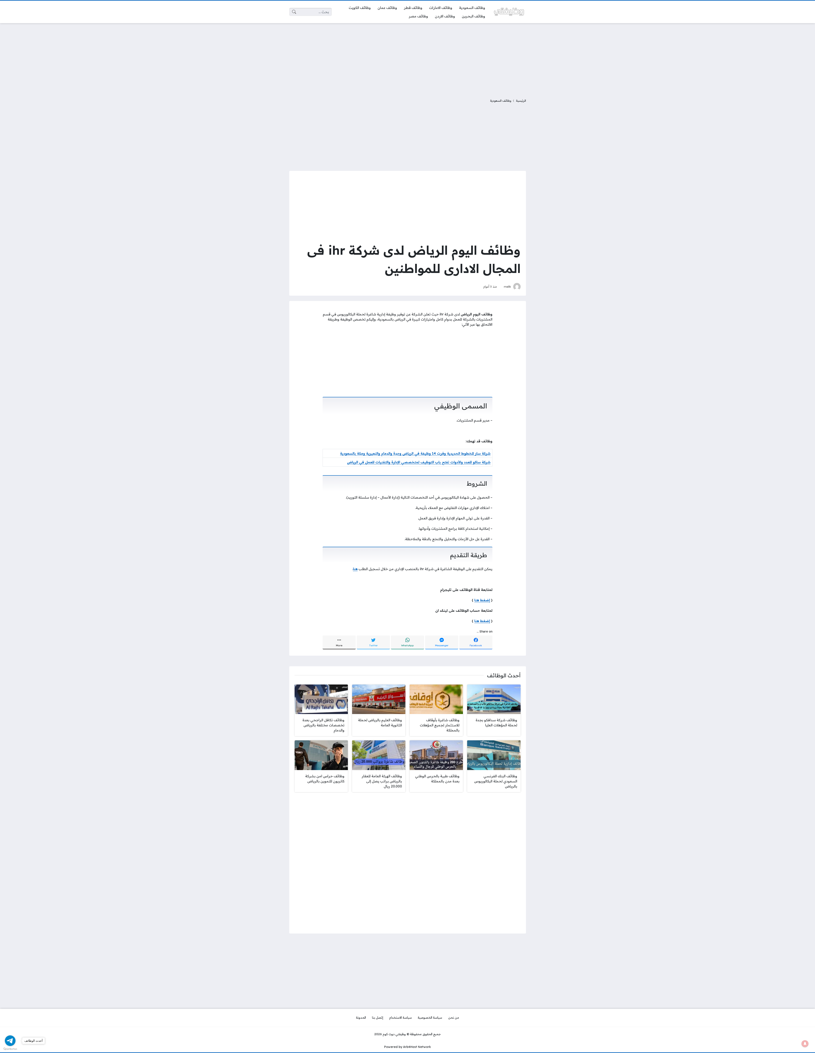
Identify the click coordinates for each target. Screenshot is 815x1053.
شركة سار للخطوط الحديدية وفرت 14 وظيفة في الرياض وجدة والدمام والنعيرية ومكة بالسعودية (415, 453)
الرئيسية (521, 100)
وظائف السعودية (500, 100)
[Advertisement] (407, 58)
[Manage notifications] (805, 1043)
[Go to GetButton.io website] (10, 1048)
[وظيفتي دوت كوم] (509, 12)
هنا (355, 569)
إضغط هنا (482, 600)
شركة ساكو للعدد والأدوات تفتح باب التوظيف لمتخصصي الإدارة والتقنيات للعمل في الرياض (418, 462)
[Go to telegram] (10, 1040)
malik (507, 286)
